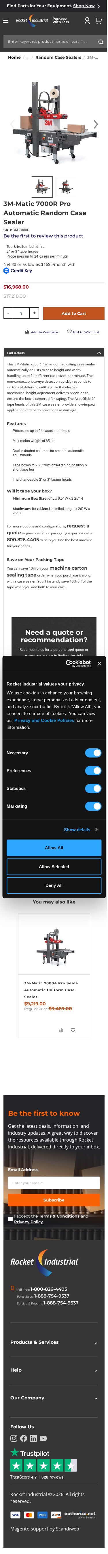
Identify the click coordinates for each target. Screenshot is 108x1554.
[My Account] (87, 20)
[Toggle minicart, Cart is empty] (98, 20)
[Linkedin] (33, 1451)
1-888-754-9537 (51, 1296)
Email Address (23, 1169)
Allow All (54, 847)
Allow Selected (54, 866)
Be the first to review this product (43, 236)
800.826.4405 (23, 539)
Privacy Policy (28, 1221)
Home (14, 57)
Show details (77, 829)
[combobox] (55, 41)
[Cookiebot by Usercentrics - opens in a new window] (68, 663)
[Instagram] (13, 1451)
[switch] (93, 771)
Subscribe (54, 1200)
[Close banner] (99, 664)
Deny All (54, 885)
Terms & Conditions (59, 1216)
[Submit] (101, 42)
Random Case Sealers (58, 57)
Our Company (51, 1410)
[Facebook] (23, 1451)
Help (51, 1382)
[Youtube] (43, 1451)
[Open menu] (5, 20)
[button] (96, 124)
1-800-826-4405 (49, 1289)
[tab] (54, 352)
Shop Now (84, 5)
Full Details (16, 353)
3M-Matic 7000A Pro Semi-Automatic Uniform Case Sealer (51, 990)
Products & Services (51, 1355)
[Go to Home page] (45, 20)
